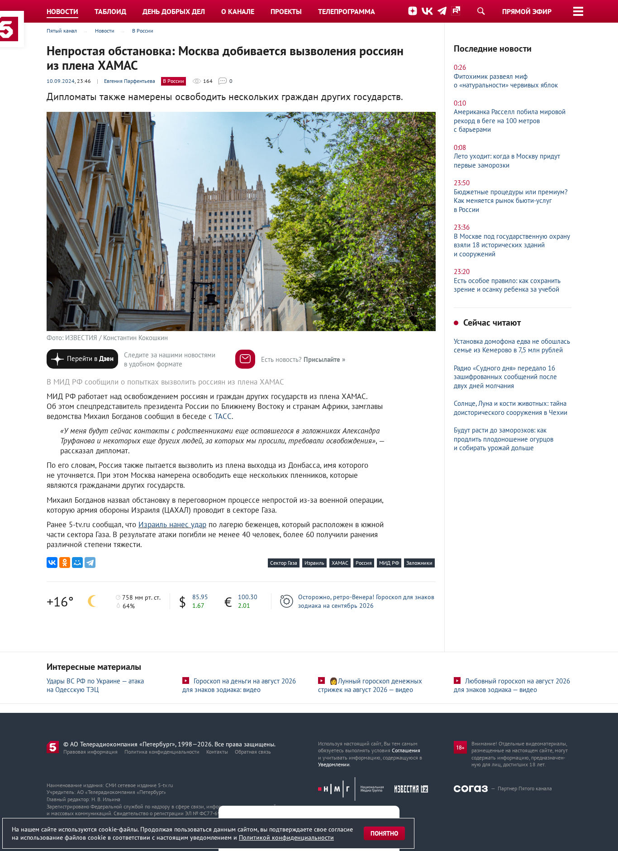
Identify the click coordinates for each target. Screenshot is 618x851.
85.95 (200, 597)
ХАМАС (340, 562)
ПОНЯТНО (384, 833)
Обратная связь (253, 751)
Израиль (314, 562)
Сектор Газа (283, 562)
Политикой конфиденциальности (286, 837)
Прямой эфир (526, 11)
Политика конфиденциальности (162, 751)
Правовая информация (90, 751)
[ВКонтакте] (52, 562)
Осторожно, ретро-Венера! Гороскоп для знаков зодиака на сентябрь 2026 (366, 601)
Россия (364, 562)
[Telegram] (90, 562)
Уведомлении (334, 764)
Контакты (217, 751)
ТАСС (223, 416)
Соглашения (406, 750)
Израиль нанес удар (172, 524)
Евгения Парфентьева (129, 80)
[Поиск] (480, 10)
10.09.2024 (61, 80)
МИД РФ (389, 562)
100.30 (247, 597)
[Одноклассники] (64, 562)
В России (173, 80)
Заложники (419, 562)
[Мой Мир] (77, 562)
